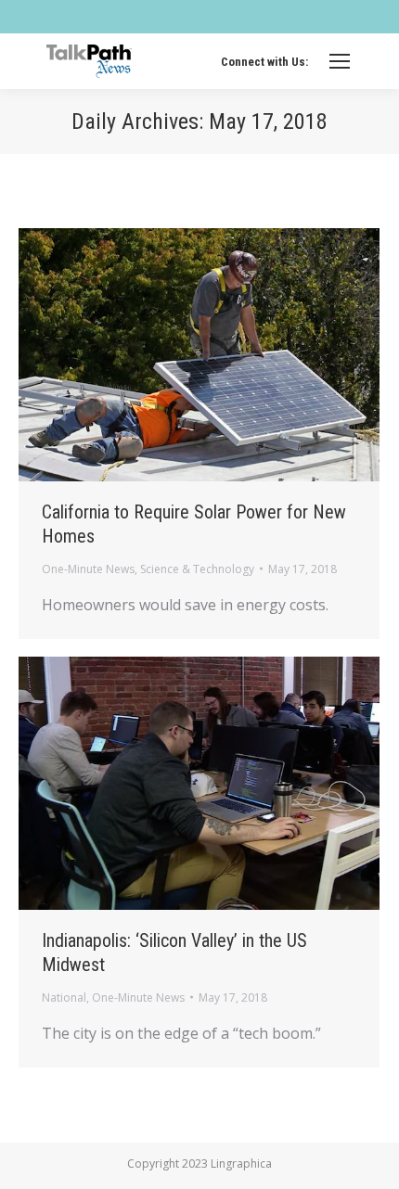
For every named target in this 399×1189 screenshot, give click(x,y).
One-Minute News (88, 569)
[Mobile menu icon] (340, 61)
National (64, 997)
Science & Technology (197, 569)
